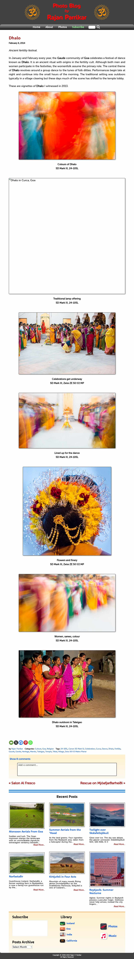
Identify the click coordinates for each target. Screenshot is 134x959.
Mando (33, 751)
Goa (44, 749)
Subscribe (78, 27)
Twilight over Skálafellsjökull (99, 831)
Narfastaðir (16, 876)
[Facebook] (21, 742)
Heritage (25, 751)
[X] (16, 742)
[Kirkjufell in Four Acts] (67, 863)
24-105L (64, 749)
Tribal (55, 751)
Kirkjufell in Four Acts (62, 876)
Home (36, 27)
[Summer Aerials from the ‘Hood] (67, 815)
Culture (38, 749)
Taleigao (40, 751)
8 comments (20, 758)
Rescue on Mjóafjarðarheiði (101, 783)
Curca (98, 749)
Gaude (12, 751)
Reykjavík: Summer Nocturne (101, 891)
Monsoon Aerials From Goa (26, 831)
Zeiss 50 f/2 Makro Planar (75, 751)
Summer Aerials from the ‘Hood (65, 831)
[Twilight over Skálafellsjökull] (107, 815)
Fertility (118, 749)
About (49, 27)
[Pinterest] (25, 742)
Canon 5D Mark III (76, 749)
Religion (50, 749)
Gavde (18, 751)
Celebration (90, 749)
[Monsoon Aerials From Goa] (27, 816)
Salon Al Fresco (23, 783)
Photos (62, 27)
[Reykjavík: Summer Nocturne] (107, 869)
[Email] (11, 742)
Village (61, 751)
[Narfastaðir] (27, 863)
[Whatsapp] (30, 742)
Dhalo (111, 749)
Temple (48, 751)
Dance (105, 749)
